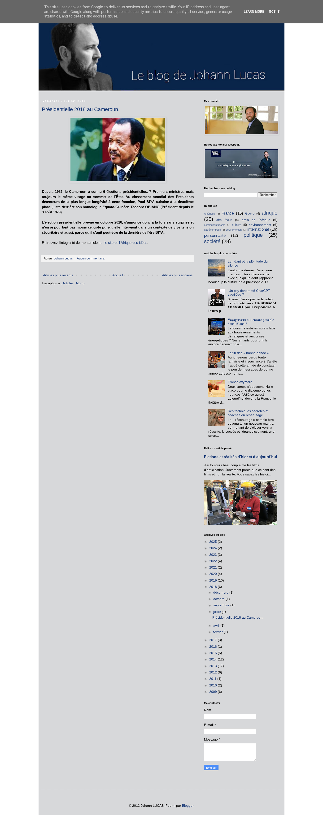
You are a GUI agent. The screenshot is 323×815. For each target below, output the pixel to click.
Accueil (117, 275)
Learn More (254, 11)
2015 (213, 653)
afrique (269, 213)
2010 (213, 685)
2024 (213, 548)
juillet (217, 612)
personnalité (215, 235)
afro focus (224, 220)
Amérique (209, 213)
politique (253, 235)
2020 (213, 574)
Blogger (187, 805)
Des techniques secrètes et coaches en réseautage (248, 413)
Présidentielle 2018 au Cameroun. (80, 109)
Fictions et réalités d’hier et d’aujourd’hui (240, 457)
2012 (213, 672)
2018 (213, 587)
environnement (260, 225)
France (228, 213)
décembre (221, 592)
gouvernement (234, 229)
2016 (213, 646)
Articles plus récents (58, 275)
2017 (213, 640)
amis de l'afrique (256, 220)
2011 (213, 679)
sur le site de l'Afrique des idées (123, 243)
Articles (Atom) (74, 283)
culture (236, 225)
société (212, 241)
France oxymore (240, 382)
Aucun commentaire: (91, 258)
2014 (213, 659)
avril (216, 625)
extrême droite (212, 229)
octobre (219, 599)
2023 (213, 554)
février (218, 632)
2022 (213, 561)
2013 (213, 666)
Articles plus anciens (177, 275)
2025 (213, 541)
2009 (213, 692)
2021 (213, 567)
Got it (274, 11)
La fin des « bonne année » (248, 353)
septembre (221, 605)
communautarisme (214, 225)
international (258, 229)
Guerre (249, 213)
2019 (213, 580)
